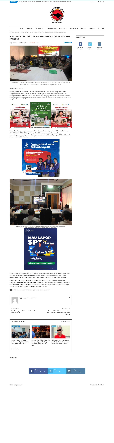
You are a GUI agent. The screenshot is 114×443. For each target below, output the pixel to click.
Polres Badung (67, 42)
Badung (54, 326)
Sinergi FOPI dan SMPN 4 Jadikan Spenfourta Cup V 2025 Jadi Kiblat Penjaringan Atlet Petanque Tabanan (45, 1)
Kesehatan (74, 28)
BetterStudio (101, 385)
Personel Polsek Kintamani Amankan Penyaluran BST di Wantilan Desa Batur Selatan (58, 312)
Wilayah (29, 28)
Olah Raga (52, 28)
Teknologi (63, 28)
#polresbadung (31, 290)
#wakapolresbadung (45, 290)
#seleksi (37, 290)
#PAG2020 (16, 290)
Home (21, 28)
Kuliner (84, 28)
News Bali (41, 28)
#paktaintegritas (23, 290)
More (91, 28)
